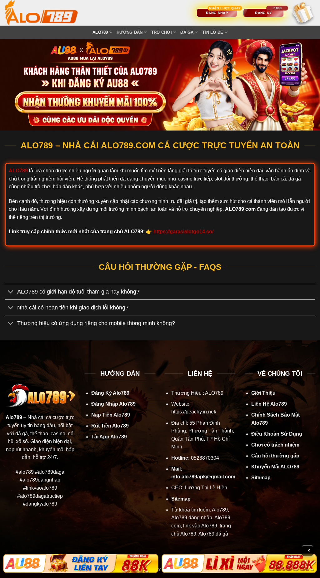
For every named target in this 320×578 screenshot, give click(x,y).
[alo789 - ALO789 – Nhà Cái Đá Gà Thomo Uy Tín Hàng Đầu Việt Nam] (47, 13)
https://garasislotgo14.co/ (183, 231)
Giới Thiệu (263, 393)
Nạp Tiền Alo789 (110, 414)
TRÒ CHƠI (161, 32)
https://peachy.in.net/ (193, 411)
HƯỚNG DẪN (129, 32)
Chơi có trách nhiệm (275, 444)
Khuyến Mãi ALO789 (275, 466)
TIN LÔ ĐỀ (212, 32)
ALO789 (100, 32)
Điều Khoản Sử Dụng (276, 434)
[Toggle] (11, 292)
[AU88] (80, 563)
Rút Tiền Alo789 (110, 425)
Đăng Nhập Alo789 (113, 404)
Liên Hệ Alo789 (269, 404)
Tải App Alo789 (109, 436)
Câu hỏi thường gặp (275, 455)
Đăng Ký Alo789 (110, 393)
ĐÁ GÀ (186, 32)
